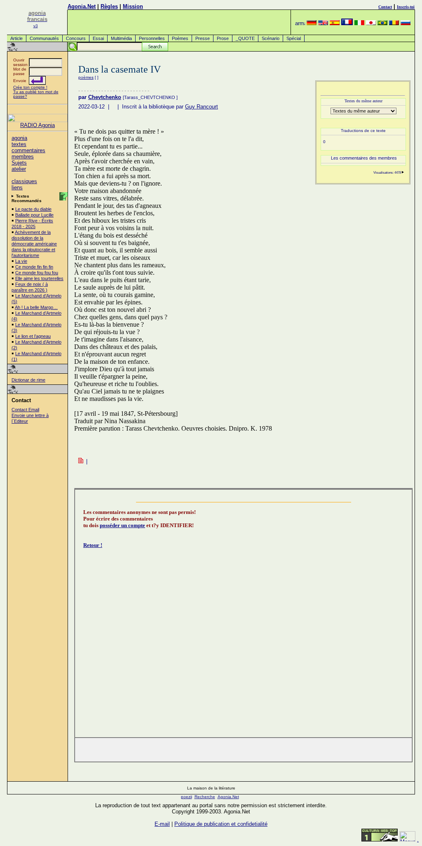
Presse (202, 38)
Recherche (205, 796)
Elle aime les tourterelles (39, 278)
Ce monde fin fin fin (34, 266)
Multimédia (121, 38)
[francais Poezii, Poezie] (347, 23)
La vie (21, 261)
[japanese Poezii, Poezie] (371, 23)
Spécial (293, 38)
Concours (76, 38)
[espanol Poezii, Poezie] (335, 23)
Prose (223, 38)
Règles (109, 6)
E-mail (162, 824)
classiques (24, 181)
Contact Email (25, 409)
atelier (19, 169)
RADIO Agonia (37, 125)
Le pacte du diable (33, 209)
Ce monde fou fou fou (36, 272)
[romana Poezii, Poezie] (394, 23)
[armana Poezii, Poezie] (300, 23)
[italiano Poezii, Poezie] (359, 23)
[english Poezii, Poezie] (323, 23)
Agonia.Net (82, 6)
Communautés (44, 38)
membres (23, 156)
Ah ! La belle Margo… (36, 307)
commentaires (28, 150)
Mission (133, 6)
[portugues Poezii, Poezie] (382, 23)
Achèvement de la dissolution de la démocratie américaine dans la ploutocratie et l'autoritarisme (34, 244)
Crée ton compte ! (30, 87)
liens (17, 187)
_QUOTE (245, 38)
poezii (186, 796)
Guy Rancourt (201, 107)
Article (16, 38)
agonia (19, 138)
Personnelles (152, 38)
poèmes (86, 77)
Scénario (270, 38)
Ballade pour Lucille (34, 214)
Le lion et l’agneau (33, 336)
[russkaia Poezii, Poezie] (405, 23)
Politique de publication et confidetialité (220, 824)
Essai (98, 38)
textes (19, 144)
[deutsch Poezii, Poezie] (311, 23)
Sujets (19, 163)
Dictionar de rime (28, 379)
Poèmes (180, 38)
